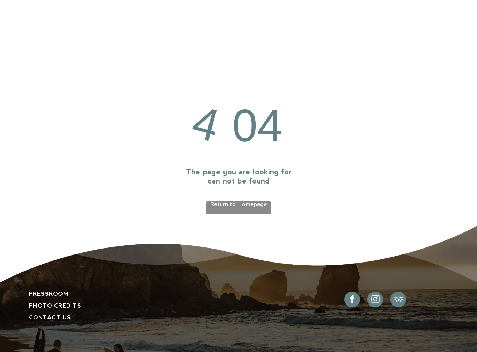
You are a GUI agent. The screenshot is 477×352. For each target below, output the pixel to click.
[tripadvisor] (398, 300)
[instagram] (375, 300)
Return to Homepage (238, 204)
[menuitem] (89, 32)
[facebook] (352, 300)
